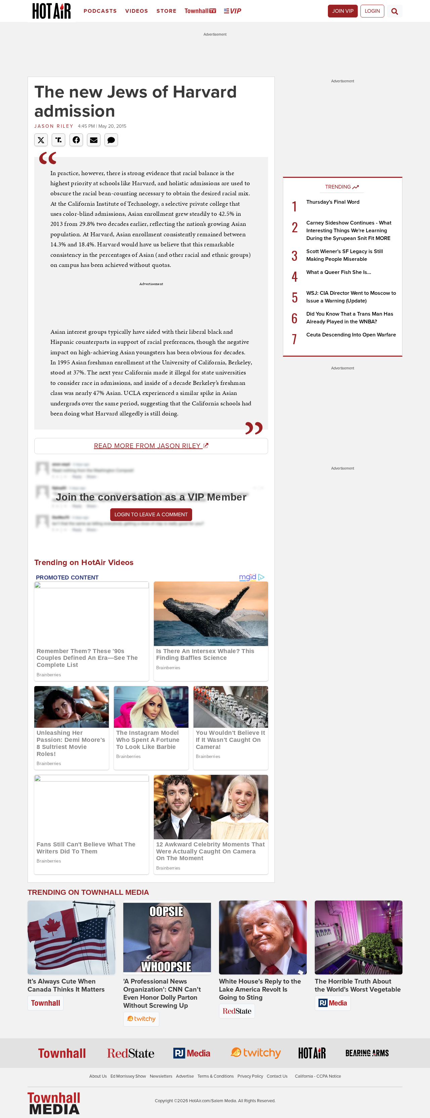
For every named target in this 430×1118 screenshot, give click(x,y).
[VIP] (233, 11)
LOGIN (372, 11)
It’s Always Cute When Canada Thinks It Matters (66, 985)
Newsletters (161, 1076)
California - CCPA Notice (318, 1076)
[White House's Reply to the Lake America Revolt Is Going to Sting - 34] (263, 937)
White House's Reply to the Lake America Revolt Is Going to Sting (260, 989)
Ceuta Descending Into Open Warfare (351, 334)
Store (167, 11)
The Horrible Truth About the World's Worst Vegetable (358, 985)
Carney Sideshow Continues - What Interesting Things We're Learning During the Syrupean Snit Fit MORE (348, 230)
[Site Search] (394, 11)
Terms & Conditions (216, 1076)
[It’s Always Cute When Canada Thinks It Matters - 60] (71, 937)
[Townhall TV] (201, 11)
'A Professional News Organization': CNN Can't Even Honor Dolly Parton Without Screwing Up (162, 993)
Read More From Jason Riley (148, 446)
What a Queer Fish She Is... (338, 272)
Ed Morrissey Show (128, 1076)
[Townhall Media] (54, 1103)
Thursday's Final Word (332, 202)
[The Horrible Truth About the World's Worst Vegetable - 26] (358, 937)
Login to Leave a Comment (151, 514)
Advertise (185, 1076)
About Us (98, 1076)
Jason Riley (55, 126)
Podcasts (100, 11)
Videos (136, 11)
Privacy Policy (250, 1076)
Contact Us (277, 1076)
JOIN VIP (342, 11)
